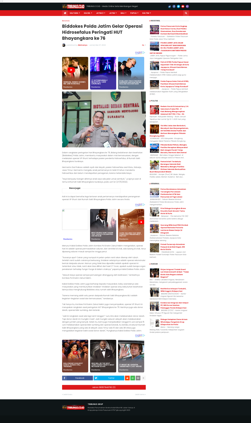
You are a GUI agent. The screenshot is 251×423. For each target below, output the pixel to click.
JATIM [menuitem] (112, 13)
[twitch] (187, 6)
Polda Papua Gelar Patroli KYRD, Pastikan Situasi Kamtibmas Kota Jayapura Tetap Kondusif (175, 83)
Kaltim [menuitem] (145, 13)
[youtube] (182, 6)
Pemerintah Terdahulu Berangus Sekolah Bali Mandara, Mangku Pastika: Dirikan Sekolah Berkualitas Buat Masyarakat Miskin (167, 166)
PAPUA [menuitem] (133, 13)
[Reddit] (127, 378)
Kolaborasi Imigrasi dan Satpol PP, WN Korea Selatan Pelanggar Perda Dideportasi (174, 305)
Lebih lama (139, 394)
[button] (186, 13)
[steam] (169, 6)
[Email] (138, 378)
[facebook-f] (174, 6)
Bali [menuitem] (123, 13)
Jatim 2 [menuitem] (99, 13)
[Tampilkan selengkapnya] (143, 378)
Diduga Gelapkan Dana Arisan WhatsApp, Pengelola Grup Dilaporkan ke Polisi (174, 322)
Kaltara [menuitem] (74, 13)
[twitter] (178, 6)
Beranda (66, 20)
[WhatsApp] (132, 378)
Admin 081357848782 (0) (104, 387)
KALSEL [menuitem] (87, 13)
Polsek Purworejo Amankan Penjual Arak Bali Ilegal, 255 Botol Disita (173, 247)
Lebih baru (67, 394)
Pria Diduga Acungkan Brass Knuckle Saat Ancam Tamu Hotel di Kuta (173, 211)
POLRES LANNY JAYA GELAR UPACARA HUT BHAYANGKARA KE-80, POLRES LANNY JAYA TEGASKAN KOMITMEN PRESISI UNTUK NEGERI (168, 48)
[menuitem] (65, 13)
